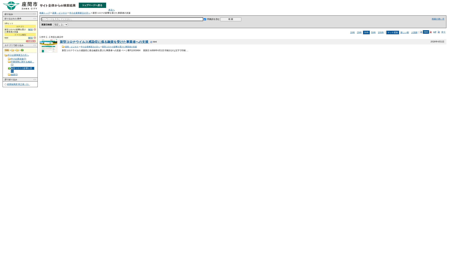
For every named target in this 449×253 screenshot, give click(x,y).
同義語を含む (213, 19)
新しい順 (404, 32)
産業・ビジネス (12, 50)
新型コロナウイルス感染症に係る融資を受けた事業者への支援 (104, 42)
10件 (352, 32)
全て (443, 32)
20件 (359, 32)
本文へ (111, 10)
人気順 (414, 32)
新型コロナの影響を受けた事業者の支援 (119, 47)
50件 (373, 32)
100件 (381, 32)
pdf (434, 32)
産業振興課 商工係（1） (18, 84)
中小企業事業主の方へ (17, 50)
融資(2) (14, 74)
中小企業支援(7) (18, 59)
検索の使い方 (438, 19)
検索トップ (7, 50)
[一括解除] (31, 41)
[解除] (30, 29)
